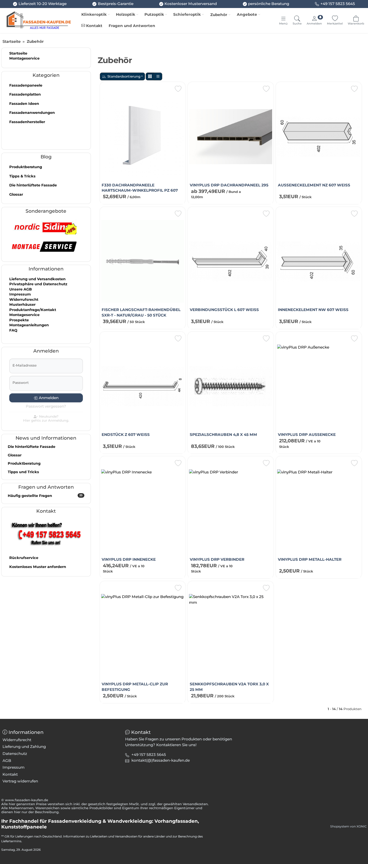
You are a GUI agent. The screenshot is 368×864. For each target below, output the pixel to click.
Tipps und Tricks (23, 472)
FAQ (13, 330)
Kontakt (93, 25)
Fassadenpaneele (25, 85)
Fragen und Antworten (132, 25)
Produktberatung (25, 167)
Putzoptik (154, 14)
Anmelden (49, 397)
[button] (150, 76)
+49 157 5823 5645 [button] (148, 754)
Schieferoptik (187, 14)
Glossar (16, 194)
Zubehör (218, 14)
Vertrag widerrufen (20, 781)
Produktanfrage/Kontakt (32, 310)
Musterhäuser (22, 304)
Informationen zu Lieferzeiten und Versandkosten (100, 836)
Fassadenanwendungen (32, 112)
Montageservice (24, 58)
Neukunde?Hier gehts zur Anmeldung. (46, 418)
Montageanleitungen (29, 325)
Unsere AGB (20, 289)
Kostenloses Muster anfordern (37, 566)
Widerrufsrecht (23, 299)
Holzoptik (125, 14)
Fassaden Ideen (24, 103)
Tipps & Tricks (22, 176)
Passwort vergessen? (46, 406)
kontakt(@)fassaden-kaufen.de (160, 760)
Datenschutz (15, 753)
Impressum (20, 294)
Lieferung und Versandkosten (37, 279)
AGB (7, 760)
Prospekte (19, 320)
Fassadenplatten (25, 94)
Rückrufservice (23, 557)
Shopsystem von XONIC (348, 826)
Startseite (18, 53)
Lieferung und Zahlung (24, 746)
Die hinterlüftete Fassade (33, 185)
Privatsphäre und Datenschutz (38, 284)
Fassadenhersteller (27, 122)
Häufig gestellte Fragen (45, 495)
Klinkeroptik (94, 14)
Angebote (247, 14)
